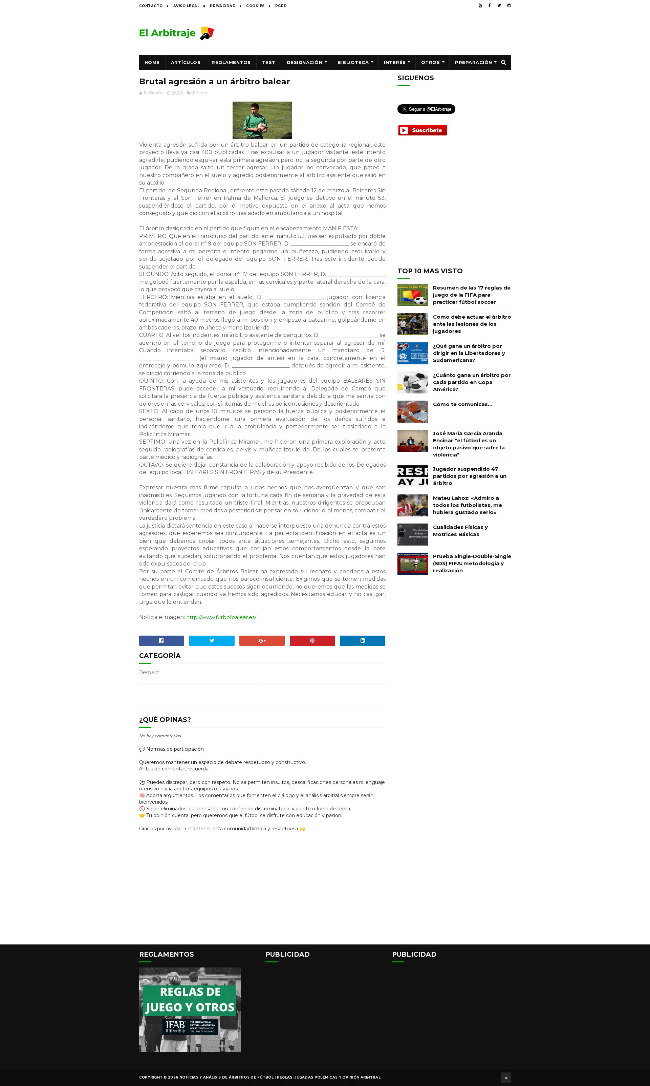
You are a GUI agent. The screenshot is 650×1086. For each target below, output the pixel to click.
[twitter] (499, 5)
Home (152, 62)
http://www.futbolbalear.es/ (221, 617)
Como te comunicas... (462, 404)
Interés (395, 62)
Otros (430, 62)
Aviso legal (186, 6)
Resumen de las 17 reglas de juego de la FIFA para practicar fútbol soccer (472, 294)
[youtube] (480, 5)
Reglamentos (231, 62)
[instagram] (509, 5)
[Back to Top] (506, 1077)
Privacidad (223, 6)
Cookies (255, 6)
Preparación (473, 62)
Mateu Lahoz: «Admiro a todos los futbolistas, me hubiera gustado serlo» (467, 505)
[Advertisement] (388, 33)
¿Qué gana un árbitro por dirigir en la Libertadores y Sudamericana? (469, 353)
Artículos (186, 62)
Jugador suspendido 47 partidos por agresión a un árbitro (469, 476)
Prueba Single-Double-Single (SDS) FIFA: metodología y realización (472, 563)
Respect (200, 92)
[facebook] (489, 5)
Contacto (151, 6)
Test (269, 62)
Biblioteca (353, 62)
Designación (305, 62)
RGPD (281, 6)
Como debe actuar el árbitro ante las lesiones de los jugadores (472, 324)
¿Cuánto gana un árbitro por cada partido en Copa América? (472, 382)
